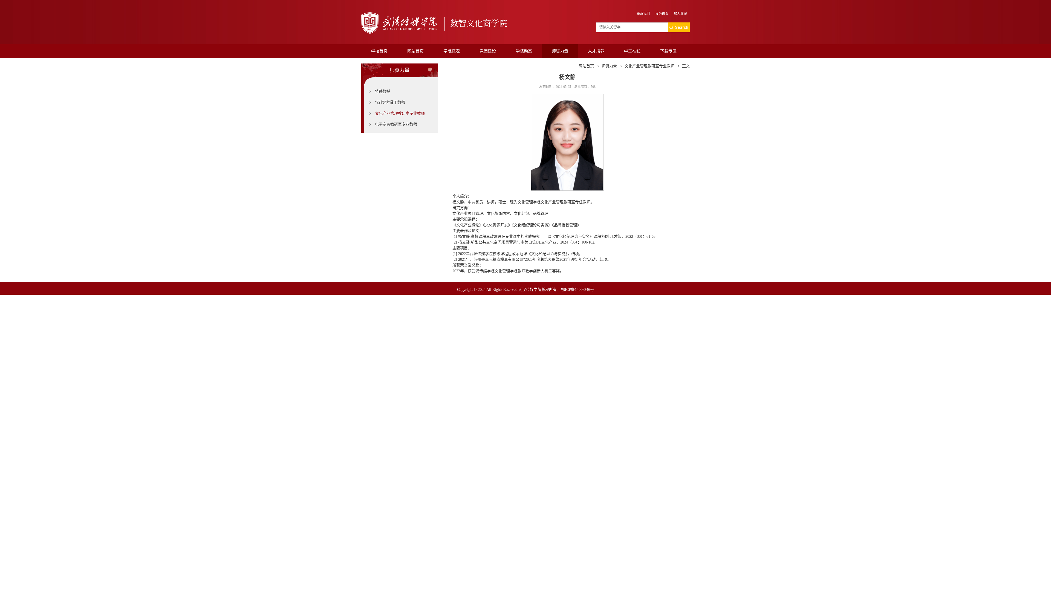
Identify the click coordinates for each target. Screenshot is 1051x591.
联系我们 (643, 14)
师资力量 (560, 51)
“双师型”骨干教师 (390, 102)
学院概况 (451, 51)
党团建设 (488, 51)
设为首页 (661, 14)
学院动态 (524, 51)
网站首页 (415, 51)
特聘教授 (382, 91)
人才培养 (596, 51)
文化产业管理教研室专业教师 (400, 113)
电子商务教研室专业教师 (396, 124)
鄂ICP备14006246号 (577, 290)
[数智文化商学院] (436, 23)
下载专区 (668, 51)
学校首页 (379, 51)
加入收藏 (680, 14)
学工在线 (632, 51)
